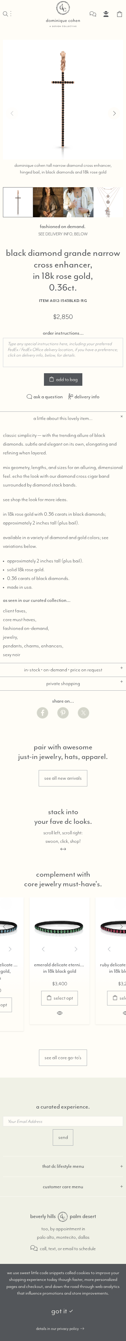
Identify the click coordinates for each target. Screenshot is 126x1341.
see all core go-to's (63, 1058)
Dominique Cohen (63, 14)
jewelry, (10, 637)
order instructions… (63, 333)
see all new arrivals (63, 778)
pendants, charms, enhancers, (33, 646)
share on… (63, 701)
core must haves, (19, 620)
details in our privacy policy (57, 1328)
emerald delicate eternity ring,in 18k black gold (36, 968)
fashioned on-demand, (26, 628)
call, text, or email (56, 1249)
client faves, (15, 611)
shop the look (24, 500)
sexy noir (11, 655)
